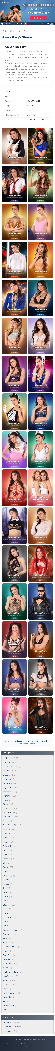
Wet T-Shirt (8, 963)
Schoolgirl (7, 917)
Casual (6, 854)
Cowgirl (6, 959)
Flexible (6, 833)
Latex (5, 896)
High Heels (8, 758)
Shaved (6, 762)
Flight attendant (10, 972)
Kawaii (6, 884)
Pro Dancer (8, 817)
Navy (5, 968)
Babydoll (7, 846)
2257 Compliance (12, 1044)
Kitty (5, 938)
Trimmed (7, 792)
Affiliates (27, 1047)
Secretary (7, 934)
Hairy (5, 909)
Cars (5, 1010)
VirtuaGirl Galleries (11, 1023)
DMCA (23, 1044)
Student (6, 905)
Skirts (5, 804)
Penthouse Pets (10, 1031)
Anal (5, 850)
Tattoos (6, 771)
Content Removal (35, 1044)
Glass (5, 901)
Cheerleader (8, 1005)
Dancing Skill (8, 947)
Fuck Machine (9, 993)
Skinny (6, 863)
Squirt (5, 926)
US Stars (7, 984)
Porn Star (7, 779)
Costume (7, 813)
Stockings (7, 783)
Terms (47, 1044)
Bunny (6, 942)
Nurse (5, 922)
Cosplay (6, 875)
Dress (5, 800)
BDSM (6, 880)
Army (5, 1001)
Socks (5, 871)
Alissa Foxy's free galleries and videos (32, 741)
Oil (4, 888)
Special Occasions (11, 930)
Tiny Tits (6, 829)
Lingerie (6, 775)
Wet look (7, 980)
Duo (5, 951)
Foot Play (7, 955)
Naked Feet (8, 766)
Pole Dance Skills (10, 825)
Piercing (6, 796)
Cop (5, 989)
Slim (5, 821)
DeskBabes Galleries (12, 1027)
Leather (6, 859)
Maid (5, 892)
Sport (5, 913)
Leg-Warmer (9, 976)
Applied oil (7, 997)
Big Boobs (7, 787)
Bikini (5, 842)
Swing (6, 867)
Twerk (5, 838)
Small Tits (7, 808)
